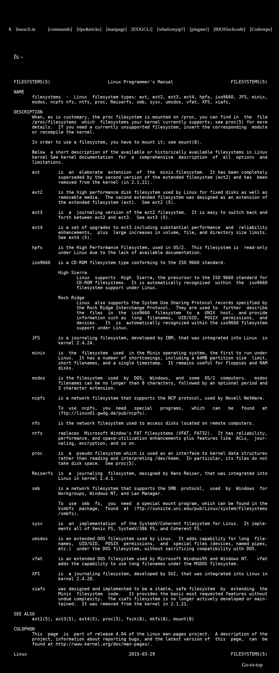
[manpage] (116, 29)
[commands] (60, 29)
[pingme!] (199, 29)
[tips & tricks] (89, 29)
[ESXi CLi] (141, 29)
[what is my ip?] (171, 29)
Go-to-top (252, 665)
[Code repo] (261, 29)
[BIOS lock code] (229, 29)
